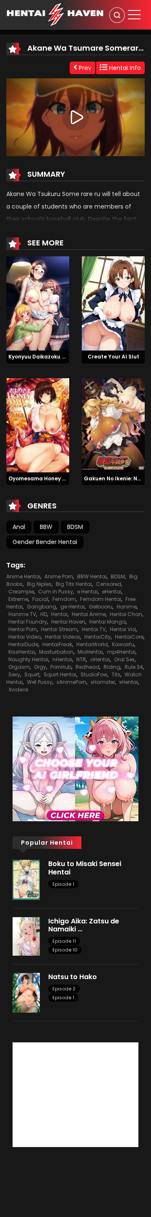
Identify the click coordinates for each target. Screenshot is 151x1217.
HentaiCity (97, 636)
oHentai (100, 659)
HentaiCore (129, 636)
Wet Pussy (39, 682)
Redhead (87, 666)
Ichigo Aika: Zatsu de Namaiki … (83, 925)
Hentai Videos (62, 636)
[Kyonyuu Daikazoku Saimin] (37, 303)
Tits (116, 674)
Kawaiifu (123, 644)
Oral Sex (124, 659)
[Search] (117, 15)
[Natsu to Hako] (26, 992)
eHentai (111, 591)
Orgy (40, 666)
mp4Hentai (121, 651)
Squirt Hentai (60, 674)
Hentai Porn (22, 629)
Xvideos (18, 689)
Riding (112, 666)
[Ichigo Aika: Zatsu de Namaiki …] (26, 936)
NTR (81, 659)
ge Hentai (72, 606)
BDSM (75, 527)
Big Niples (39, 584)
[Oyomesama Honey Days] (37, 424)
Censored (108, 584)
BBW (46, 527)
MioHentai (90, 651)
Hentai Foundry (27, 621)
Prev (84, 68)
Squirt (31, 674)
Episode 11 (64, 941)
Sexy (14, 674)
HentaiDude (23, 644)
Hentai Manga (107, 621)
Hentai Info (124, 68)
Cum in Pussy (55, 591)
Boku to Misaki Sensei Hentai (84, 868)
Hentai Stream (59, 629)
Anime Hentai (23, 576)
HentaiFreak (57, 644)
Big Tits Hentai (74, 584)
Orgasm (19, 666)
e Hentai (87, 591)
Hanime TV (22, 614)
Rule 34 (134, 666)
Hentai (59, 614)
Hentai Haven (68, 621)
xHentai (128, 682)
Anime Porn (58, 576)
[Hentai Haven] (55, 14)
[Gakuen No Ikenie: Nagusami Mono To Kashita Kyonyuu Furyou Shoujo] (113, 424)
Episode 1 (63, 884)
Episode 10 (65, 949)
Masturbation (56, 651)
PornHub (60, 666)
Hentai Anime (89, 614)
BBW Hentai (92, 576)
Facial (40, 599)
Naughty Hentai (28, 659)
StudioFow (94, 674)
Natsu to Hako (72, 977)
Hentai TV (94, 629)
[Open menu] (134, 14)
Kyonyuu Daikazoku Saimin (44, 356)
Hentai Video (24, 636)
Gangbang (41, 606)
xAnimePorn (71, 682)
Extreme (18, 599)
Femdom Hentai (100, 599)
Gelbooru (100, 606)
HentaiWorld (92, 644)
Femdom (64, 599)
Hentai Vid (123, 629)
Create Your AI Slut (113, 356)
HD (43, 614)
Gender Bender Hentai (45, 542)
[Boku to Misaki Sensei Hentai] (26, 879)
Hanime (127, 606)
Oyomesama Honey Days (42, 478)
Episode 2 (64, 988)
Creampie (21, 591)
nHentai (62, 659)
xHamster (103, 682)
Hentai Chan (126, 614)
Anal (19, 527)
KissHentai (21, 651)
